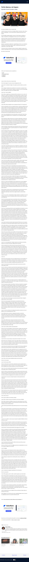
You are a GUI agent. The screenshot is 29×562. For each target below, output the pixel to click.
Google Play (3, 75)
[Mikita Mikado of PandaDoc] (14, 541)
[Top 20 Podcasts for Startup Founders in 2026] (5, 541)
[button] (27, 2)
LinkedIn (18, 519)
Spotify (3, 72)
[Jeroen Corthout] (3, 529)
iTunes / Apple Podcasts (5, 74)
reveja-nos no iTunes (23, 518)
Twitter (13, 519)
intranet (11, 36)
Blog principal (14, 555)
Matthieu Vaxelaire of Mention (22, 543)
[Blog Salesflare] (2, 2)
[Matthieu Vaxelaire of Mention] (23, 541)
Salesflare (11, 527)
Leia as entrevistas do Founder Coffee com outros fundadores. (12, 499)
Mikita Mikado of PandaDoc (13, 543)
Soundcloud (3, 76)
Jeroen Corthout (7, 526)
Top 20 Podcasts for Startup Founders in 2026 (4, 544)
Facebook (15, 519)
